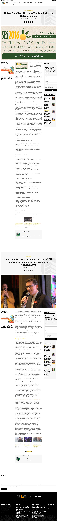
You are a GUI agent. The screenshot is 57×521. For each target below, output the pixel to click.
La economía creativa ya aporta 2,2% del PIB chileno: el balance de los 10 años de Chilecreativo (47, 99)
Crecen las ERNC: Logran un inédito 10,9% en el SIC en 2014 (19, 224)
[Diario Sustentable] (18, 234)
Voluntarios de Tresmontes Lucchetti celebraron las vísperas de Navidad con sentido (14, 244)
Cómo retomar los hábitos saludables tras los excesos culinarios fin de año (43, 244)
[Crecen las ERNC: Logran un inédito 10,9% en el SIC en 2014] (19, 219)
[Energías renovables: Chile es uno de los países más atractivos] (37, 219)
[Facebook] (52, 0)
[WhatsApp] (30, 22)
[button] (13, 4)
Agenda (33, 509)
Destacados (18, 509)
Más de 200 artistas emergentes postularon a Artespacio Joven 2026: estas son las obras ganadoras (23, 511)
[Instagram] (53, 0)
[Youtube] (55, 0)
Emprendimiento (46, 110)
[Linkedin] (32, 22)
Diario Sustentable (25, 18)
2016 (25, 10)
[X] (54, 0)
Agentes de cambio (34, 513)
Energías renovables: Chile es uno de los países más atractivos (37, 224)
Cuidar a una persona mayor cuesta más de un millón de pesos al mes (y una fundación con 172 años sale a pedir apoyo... (39, 511)
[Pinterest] (28, 22)
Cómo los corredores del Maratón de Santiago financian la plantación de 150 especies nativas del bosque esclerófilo (38, 515)
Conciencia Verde (30, 10)
